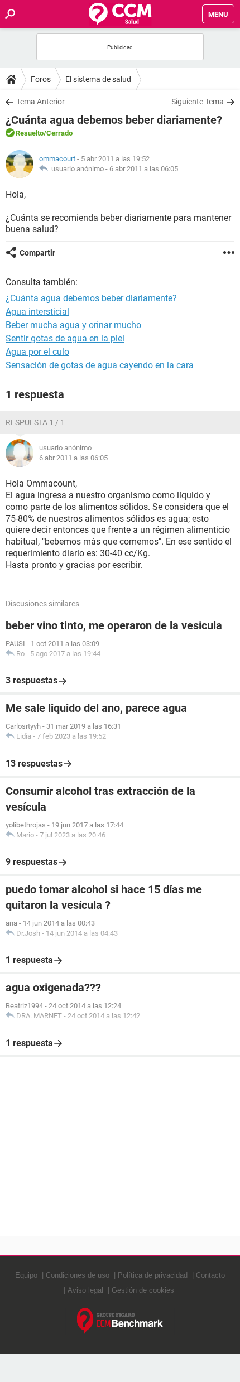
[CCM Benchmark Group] (120, 1321)
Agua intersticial (37, 311)
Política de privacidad (153, 1275)
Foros (41, 79)
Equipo (26, 1275)
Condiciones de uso (77, 1275)
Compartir (37, 252)
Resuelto (30, 133)
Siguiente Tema (197, 101)
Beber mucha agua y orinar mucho (73, 325)
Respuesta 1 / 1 (35, 422)
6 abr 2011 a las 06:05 (143, 169)
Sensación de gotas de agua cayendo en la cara (100, 365)
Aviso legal (85, 1290)
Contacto (210, 1275)
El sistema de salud (98, 79)
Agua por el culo (37, 351)
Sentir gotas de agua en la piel (65, 338)
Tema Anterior (40, 101)
